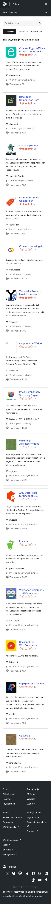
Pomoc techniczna (12, 817)
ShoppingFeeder (28, 145)
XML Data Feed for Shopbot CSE (28, 494)
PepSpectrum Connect (32, 683)
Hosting (6, 799)
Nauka (6, 812)
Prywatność (9, 803)
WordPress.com (12, 840)
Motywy (31, 794)
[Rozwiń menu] (46, 4)
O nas (6, 789)
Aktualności (8, 794)
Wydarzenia (33, 817)
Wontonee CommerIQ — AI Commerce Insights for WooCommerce (31, 592)
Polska (12, 866)
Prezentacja (33, 789)
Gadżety (32, 831)
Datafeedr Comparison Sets (29, 98)
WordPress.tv (11, 827)
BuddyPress (10, 854)
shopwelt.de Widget (31, 343)
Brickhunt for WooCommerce (28, 644)
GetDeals (24, 735)
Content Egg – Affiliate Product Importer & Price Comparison (32, 50)
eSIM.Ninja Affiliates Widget (29, 442)
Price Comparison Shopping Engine (29, 393)
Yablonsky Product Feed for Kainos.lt (30, 293)
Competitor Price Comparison (29, 199)
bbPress (8, 849)
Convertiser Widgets (31, 246)
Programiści (8, 822)
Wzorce (31, 803)
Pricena (23, 541)
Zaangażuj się (34, 812)
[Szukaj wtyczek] (39, 23)
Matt (6, 845)
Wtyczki (31, 799)
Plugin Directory (10, 12)
